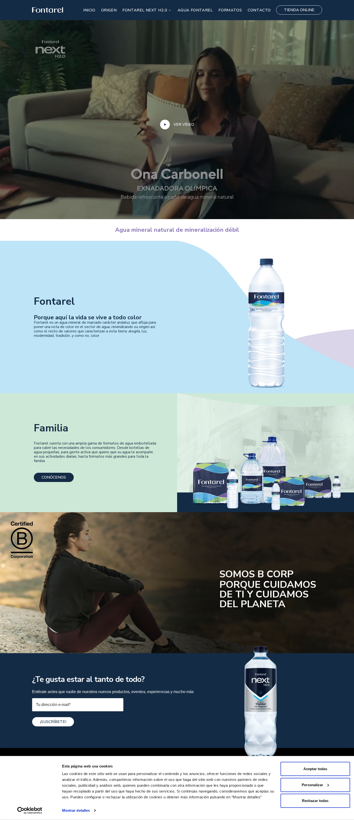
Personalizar (312, 785)
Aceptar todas (315, 769)
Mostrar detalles (76, 810)
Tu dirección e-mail (53, 705)
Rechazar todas (315, 801)
